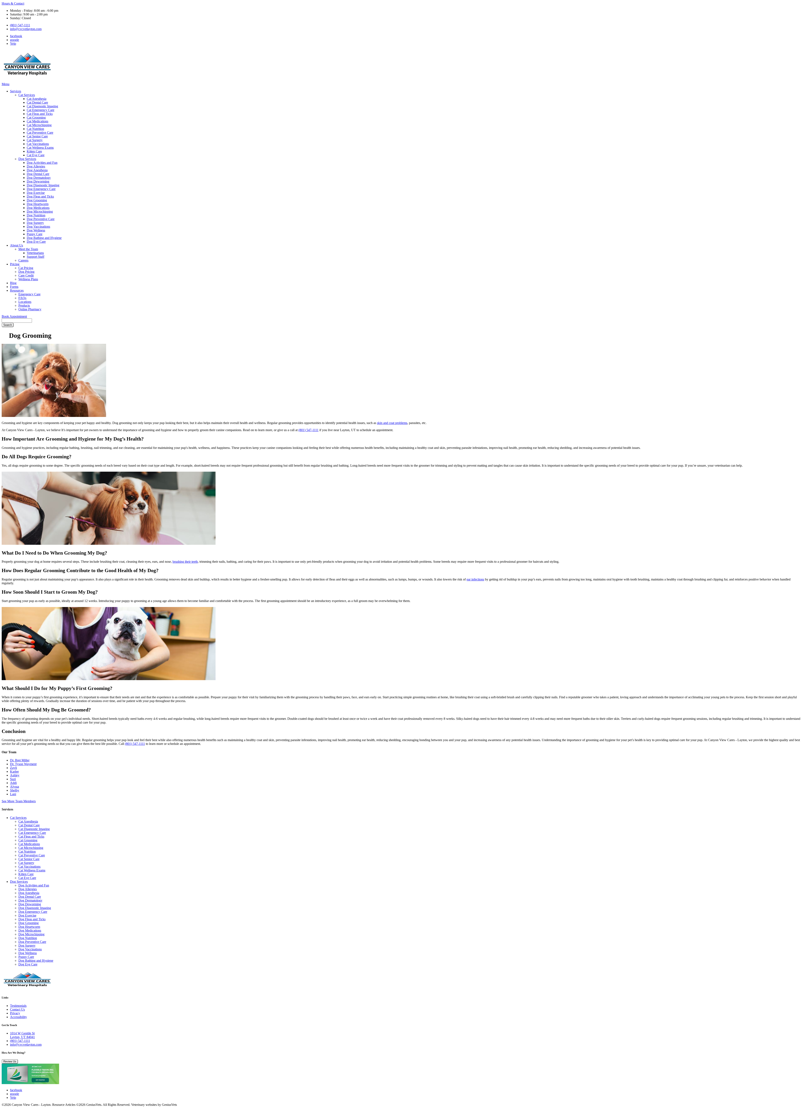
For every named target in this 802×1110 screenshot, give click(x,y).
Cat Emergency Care (40, 110)
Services (15, 91)
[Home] (28, 80)
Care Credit (26, 275)
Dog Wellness (36, 230)
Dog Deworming (38, 181)
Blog (13, 283)
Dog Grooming (37, 200)
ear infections (475, 579)
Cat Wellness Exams (40, 147)
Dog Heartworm (37, 204)
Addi (13, 783)
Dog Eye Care (36, 241)
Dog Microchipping (40, 211)
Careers (23, 260)
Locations (24, 302)
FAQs (22, 298)
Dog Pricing (26, 271)
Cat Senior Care (37, 136)
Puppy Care (34, 234)
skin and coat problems (392, 423)
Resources (17, 290)
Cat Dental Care (37, 102)
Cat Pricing (25, 268)
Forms (14, 286)
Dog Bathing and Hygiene (44, 238)
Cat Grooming (36, 117)
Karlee (14, 771)
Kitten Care (34, 151)
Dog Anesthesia (37, 170)
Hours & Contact (13, 3)
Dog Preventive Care (41, 219)
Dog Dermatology (39, 177)
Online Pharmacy (29, 309)
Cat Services (26, 95)
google (14, 40)
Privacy (15, 1013)
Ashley (14, 775)
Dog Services (27, 159)
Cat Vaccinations (38, 144)
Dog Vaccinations (38, 226)
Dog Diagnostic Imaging (43, 185)
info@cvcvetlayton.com (26, 29)
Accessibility (18, 1017)
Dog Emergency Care (41, 189)
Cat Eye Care (35, 155)
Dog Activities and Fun (42, 162)
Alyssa (14, 786)
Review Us (9, 1061)
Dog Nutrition (36, 215)
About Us (16, 245)
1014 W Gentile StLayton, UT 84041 (22, 1035)
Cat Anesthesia (36, 98)
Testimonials (18, 1005)
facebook (16, 36)
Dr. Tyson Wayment (23, 764)
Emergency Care (29, 294)
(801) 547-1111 (20, 25)
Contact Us (17, 1009)
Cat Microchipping (39, 125)
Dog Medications (38, 208)
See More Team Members (19, 801)
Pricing (14, 264)
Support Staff (35, 256)
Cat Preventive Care (40, 132)
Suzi (13, 779)
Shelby (14, 790)
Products (24, 305)
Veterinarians (35, 253)
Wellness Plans (28, 279)
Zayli (13, 768)
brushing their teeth (185, 561)
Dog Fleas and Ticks (40, 196)
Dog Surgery (35, 223)
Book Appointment (14, 316)
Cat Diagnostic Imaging (42, 106)
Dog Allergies (36, 166)
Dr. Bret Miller (19, 760)
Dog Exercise (36, 192)
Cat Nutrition (35, 129)
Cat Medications (37, 121)
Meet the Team (28, 249)
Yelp (13, 43)
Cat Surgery (35, 140)
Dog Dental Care (38, 174)
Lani (13, 794)
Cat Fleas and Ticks (40, 114)
